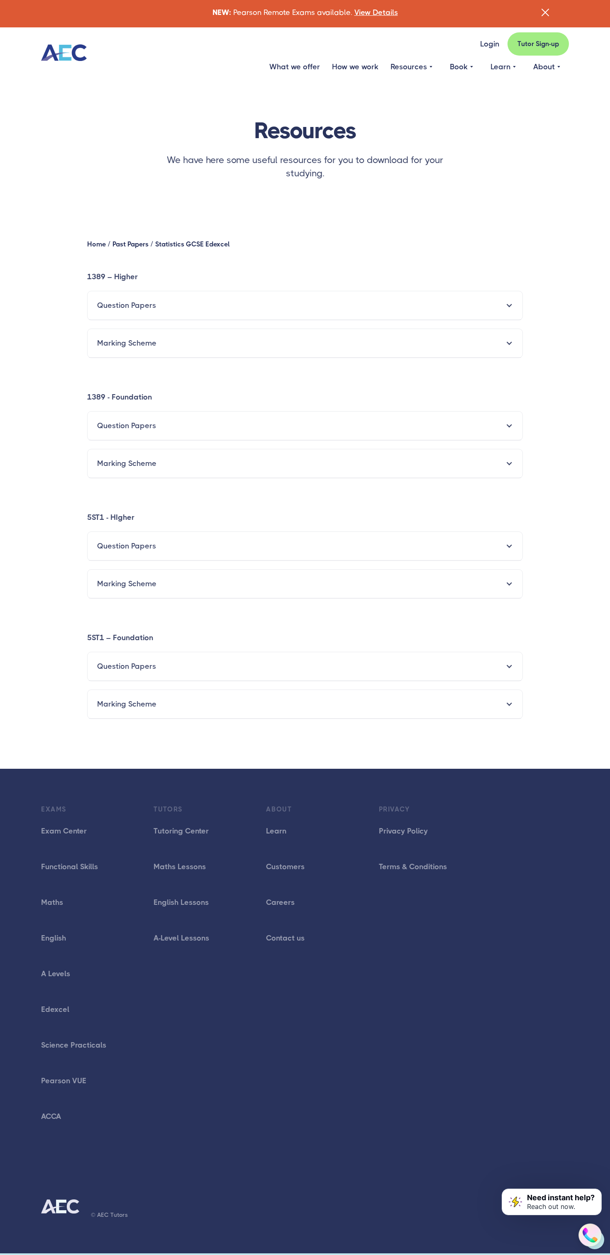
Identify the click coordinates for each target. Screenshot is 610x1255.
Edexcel (55, 1009)
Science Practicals (73, 1045)
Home (96, 244)
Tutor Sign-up (538, 44)
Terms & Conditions (413, 867)
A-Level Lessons (181, 938)
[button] (411, 67)
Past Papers (130, 244)
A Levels (55, 974)
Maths (52, 902)
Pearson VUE (63, 1081)
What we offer (294, 67)
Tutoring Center (181, 831)
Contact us (285, 938)
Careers (280, 902)
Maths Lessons (180, 867)
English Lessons (181, 902)
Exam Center (64, 831)
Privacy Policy (403, 831)
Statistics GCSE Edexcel (192, 244)
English (53, 938)
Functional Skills (69, 867)
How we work (355, 67)
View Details (376, 12)
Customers (285, 867)
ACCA (51, 1116)
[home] (64, 52)
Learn (276, 831)
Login (489, 44)
